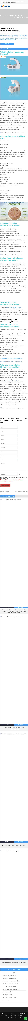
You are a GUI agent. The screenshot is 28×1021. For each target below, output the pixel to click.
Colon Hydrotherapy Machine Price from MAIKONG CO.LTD (14, 728)
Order (15, 1017)
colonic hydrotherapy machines (8, 39)
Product (17, 1015)
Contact (19, 1017)
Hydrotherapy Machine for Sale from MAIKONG (14, 845)
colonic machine (6, 991)
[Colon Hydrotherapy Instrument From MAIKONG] (14, 851)
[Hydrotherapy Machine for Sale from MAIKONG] (14, 734)
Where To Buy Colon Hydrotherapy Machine (11, 358)
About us (8, 1015)
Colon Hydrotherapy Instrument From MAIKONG (14, 962)
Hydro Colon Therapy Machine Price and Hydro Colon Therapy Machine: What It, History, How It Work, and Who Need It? (14, 611)
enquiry (7, 43)
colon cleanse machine (22, 17)
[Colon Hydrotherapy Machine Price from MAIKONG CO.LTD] (14, 616)
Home (3, 1015)
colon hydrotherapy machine (7, 38)
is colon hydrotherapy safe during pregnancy (11, 361)
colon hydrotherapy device (9, 978)
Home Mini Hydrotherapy (9, 997)
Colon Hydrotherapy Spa (21, 38)
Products (5, 1000)
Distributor (10, 1017)
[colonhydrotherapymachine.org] (6, 7)
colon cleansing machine (18, 35)
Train (21, 1015)
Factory (25, 1015)
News (12, 1015)
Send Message (5, 485)
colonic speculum (7, 994)
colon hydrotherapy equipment (18, 36)
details (7, 607)
